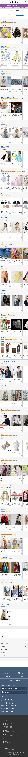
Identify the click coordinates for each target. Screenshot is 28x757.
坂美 (2, 266)
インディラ (4, 71)
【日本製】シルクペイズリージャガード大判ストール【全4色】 (5, 356)
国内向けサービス (8, 726)
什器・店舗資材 (4, 649)
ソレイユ (3, 122)
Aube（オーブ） (5, 217)
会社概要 (21, 676)
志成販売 (3, 509)
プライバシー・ (21, 673)
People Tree (4, 557)
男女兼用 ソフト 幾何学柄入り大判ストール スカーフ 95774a (17, 40)
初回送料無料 (6, 98)
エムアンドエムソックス (7, 97)
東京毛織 (3, 338)
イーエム (3, 21)
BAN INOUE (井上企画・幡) (8, 361)
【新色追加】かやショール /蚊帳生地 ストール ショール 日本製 (17, 380)
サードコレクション (6, 486)
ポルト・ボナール (5, 434)
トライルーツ (4, 409)
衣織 (2, 170)
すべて (2, 7)
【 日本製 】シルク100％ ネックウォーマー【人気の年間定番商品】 (5, 115)
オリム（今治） (5, 459)
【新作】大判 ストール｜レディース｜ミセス (5, 403)
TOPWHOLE (4, 290)
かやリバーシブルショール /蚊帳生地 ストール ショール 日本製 (5, 380)
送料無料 (6, 22)
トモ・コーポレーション (7, 314)
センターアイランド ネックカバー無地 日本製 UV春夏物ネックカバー (5, 212)
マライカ (3, 243)
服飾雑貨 (12, 7)
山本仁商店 (4, 46)
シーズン (3, 533)
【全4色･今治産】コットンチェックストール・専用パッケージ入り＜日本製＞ (17, 478)
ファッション (6, 7)
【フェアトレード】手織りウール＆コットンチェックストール (5, 575)
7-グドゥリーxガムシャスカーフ (16, 261)
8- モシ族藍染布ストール (5, 260)
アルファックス (5, 146)
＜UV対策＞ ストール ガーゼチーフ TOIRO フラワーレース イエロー (17, 64)
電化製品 (3, 652)
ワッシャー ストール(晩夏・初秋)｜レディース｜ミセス (17, 403)
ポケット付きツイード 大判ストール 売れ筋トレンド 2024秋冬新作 (17, 504)
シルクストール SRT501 (16, 331)
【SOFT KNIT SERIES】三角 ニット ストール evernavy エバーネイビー (5, 428)
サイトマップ (7, 676)
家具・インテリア (5, 643)
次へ (25, 630)
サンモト (3, 581)
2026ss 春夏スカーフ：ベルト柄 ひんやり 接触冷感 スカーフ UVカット (16, 141)
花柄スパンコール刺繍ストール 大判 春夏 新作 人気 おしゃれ (5, 504)
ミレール (3, 385)
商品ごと (8, 17)
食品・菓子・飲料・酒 (6, 655)
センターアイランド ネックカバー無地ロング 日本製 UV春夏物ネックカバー (17, 212)
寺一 (2, 193)
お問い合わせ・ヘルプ (7, 673)
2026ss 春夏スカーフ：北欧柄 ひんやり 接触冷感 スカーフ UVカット (5, 141)
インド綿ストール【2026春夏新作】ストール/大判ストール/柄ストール (17, 551)
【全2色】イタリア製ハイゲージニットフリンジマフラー (17, 356)
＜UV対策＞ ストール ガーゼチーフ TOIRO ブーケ (5, 64)
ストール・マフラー (19, 7)
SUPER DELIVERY (14, 680)
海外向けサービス (11, 727)
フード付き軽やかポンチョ (5, 284)
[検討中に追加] (10, 42)
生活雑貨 (3, 646)
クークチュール (5, 604)
